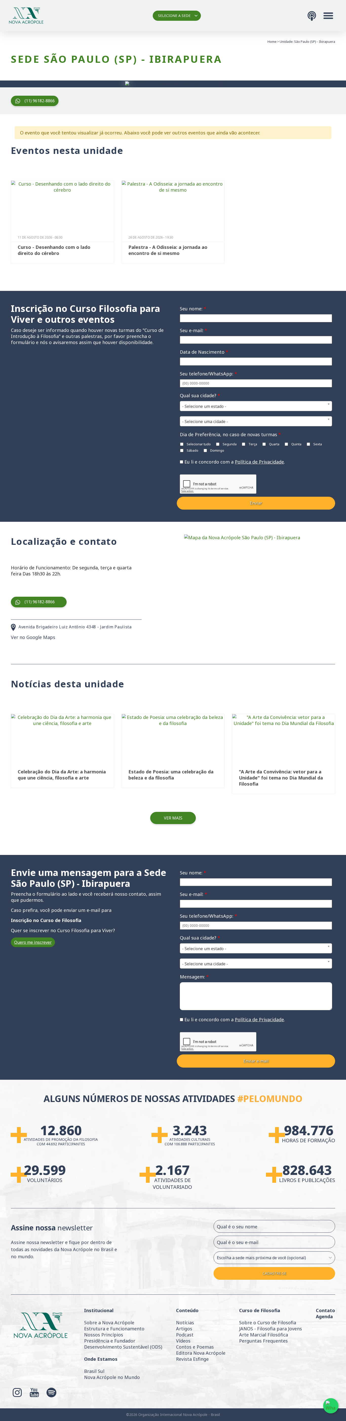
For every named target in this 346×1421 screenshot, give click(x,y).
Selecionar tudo (198, 444)
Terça (252, 444)
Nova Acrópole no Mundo (112, 1377)
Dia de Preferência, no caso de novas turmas (230, 434)
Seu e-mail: (193, 330)
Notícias (185, 1322)
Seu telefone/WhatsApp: (208, 374)
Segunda (229, 444)
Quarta (273, 444)
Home (272, 41)
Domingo (216, 450)
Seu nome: (193, 309)
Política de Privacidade (259, 462)
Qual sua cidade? (200, 395)
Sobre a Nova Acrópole (109, 1322)
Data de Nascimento (204, 352)
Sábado (192, 450)
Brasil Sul (94, 1371)
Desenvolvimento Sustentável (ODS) (123, 1347)
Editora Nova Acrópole (200, 1353)
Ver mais (173, 818)
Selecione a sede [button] (174, 15)
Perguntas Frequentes (263, 1341)
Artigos (184, 1329)
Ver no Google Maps (33, 637)
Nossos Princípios (103, 1335)
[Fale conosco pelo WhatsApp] (330, 1405)
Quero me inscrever (33, 942)
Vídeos (183, 1341)
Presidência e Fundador (109, 1341)
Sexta (317, 444)
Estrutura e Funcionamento (114, 1329)
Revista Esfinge (192, 1359)
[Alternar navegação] (328, 15)
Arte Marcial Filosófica (263, 1335)
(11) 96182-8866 (40, 101)
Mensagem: (194, 977)
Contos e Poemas (195, 1347)
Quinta (296, 444)
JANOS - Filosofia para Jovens (270, 1329)
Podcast (185, 1335)
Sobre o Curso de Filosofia (267, 1322)
